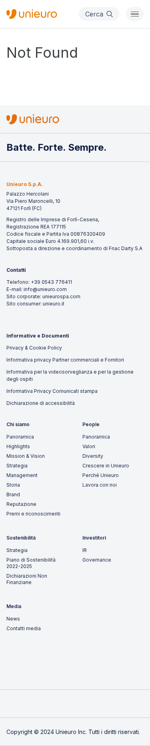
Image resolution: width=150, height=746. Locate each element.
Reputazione (21, 504)
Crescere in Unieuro (105, 466)
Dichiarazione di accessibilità (40, 403)
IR (84, 550)
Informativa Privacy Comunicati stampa (52, 391)
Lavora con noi (99, 485)
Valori (88, 446)
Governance (96, 560)
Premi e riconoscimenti (33, 514)
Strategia (17, 466)
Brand (13, 494)
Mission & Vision (25, 456)
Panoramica (20, 437)
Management (22, 475)
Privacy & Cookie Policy (34, 348)
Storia (13, 485)
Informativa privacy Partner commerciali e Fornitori (65, 360)
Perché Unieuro (100, 475)
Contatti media (23, 628)
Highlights (18, 446)
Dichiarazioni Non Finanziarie (26, 579)
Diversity (92, 456)
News (13, 619)
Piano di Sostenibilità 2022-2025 (31, 563)
